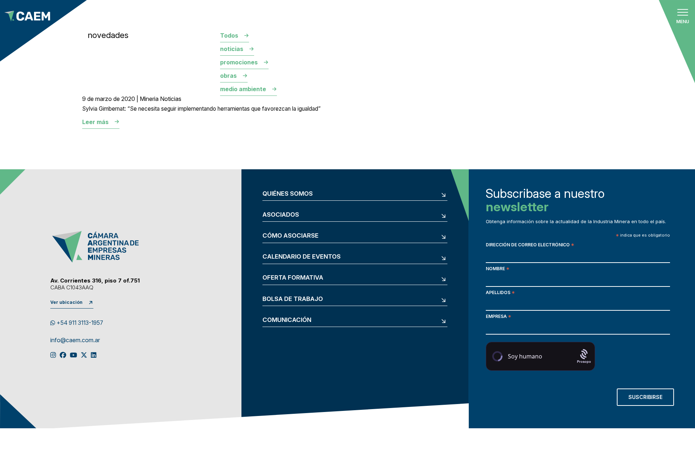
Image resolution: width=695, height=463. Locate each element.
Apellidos (500, 293)
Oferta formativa (292, 277)
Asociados (280, 214)
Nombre (497, 269)
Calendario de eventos (301, 256)
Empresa (498, 317)
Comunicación (286, 320)
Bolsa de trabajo (292, 299)
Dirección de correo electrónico (530, 245)
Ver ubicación (66, 302)
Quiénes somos (287, 193)
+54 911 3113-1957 (79, 322)
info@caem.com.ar (75, 340)
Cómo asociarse (290, 235)
